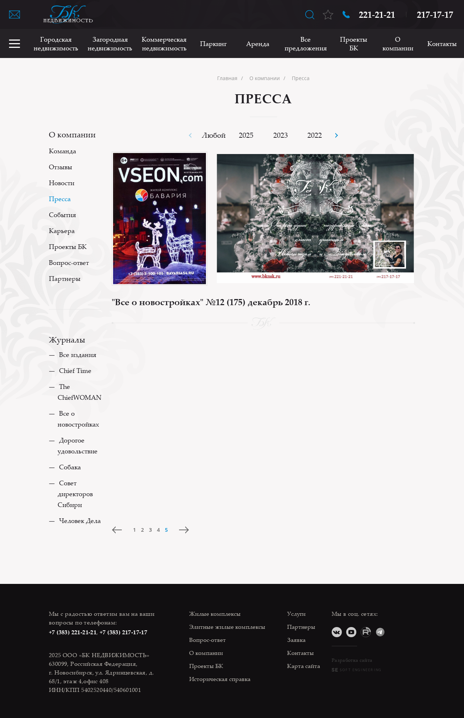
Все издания (77, 354)
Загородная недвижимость (110, 43)
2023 (280, 135)
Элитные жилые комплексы (227, 627)
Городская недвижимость (56, 43)
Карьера (62, 230)
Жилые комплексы (215, 614)
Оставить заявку (14, 14)
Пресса (60, 198)
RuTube (366, 632)
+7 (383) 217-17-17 (123, 632)
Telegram (380, 632)
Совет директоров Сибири (75, 493)
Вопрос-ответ (69, 262)
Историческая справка (219, 679)
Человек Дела (80, 520)
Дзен (395, 632)
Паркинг (213, 43)
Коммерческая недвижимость (164, 43)
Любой (214, 135)
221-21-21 (377, 14)
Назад (117, 530)
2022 (314, 135)
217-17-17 (435, 14)
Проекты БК (353, 43)
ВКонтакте (337, 632)
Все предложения (306, 43)
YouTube (351, 632)
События (62, 214)
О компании (397, 43)
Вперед (183, 530)
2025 (246, 135)
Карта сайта (303, 666)
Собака (70, 466)
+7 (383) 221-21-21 (72, 632)
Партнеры (64, 278)
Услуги (296, 614)
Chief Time (75, 370)
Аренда (257, 43)
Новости (61, 182)
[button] (336, 135)
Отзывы (60, 166)
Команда (62, 150)
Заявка (296, 640)
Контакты (442, 43)
